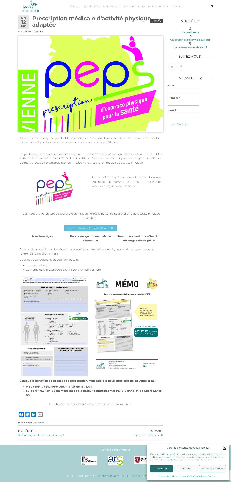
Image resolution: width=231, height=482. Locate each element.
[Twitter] (172, 67)
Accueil (75, 6)
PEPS (141, 6)
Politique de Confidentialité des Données (197, 476)
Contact (178, 6)
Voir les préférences (213, 468)
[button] (224, 447)
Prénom (174, 97)
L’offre (129, 6)
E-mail (172, 110)
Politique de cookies (167, 476)
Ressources (156, 6)
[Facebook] (181, 67)
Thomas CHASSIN (33, 31)
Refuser (186, 468)
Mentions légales (108, 475)
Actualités (92, 6)
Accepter (161, 468)
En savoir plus (167, 460)
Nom (172, 85)
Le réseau (110, 6)
